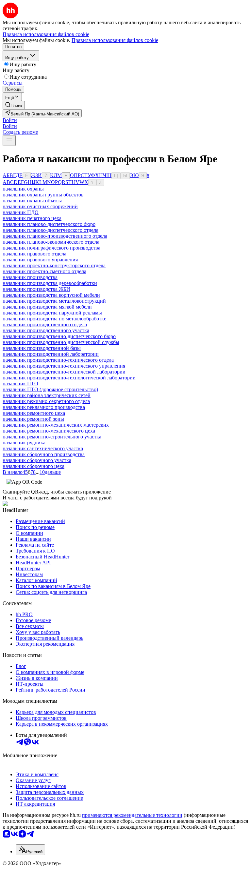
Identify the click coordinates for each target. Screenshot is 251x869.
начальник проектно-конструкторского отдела (54, 265)
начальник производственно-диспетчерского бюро (59, 336)
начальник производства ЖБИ (36, 289)
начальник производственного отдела (45, 324)
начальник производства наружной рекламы (52, 312)
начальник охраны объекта (32, 200)
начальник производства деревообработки (50, 283)
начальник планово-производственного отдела (55, 236)
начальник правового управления (40, 259)
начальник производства (30, 277)
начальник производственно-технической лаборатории (64, 371)
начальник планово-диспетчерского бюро (49, 224)
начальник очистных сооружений (40, 206)
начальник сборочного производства (44, 454)
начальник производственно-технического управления (64, 366)
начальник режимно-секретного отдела (46, 401)
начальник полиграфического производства (51, 248)
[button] (10, 120)
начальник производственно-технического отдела (58, 360)
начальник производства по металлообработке (54, 318)
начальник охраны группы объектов (43, 194)
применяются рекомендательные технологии (132, 815)
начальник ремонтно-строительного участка (52, 436)
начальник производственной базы (42, 348)
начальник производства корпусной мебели (51, 295)
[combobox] (30, 849)
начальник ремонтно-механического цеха (49, 431)
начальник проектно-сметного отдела (44, 271)
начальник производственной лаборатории (51, 354)
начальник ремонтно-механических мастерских (56, 425)
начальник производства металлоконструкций (54, 301)
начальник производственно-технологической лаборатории (69, 377)
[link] (14, 105)
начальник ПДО (21, 212)
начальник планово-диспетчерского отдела (50, 230)
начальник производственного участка (46, 330)
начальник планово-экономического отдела (51, 242)
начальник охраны (23, 189)
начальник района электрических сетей (47, 395)
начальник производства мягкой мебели (47, 307)
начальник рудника (24, 442)
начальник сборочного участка (37, 460)
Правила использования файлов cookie (115, 40)
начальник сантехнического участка (43, 448)
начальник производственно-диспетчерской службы (61, 342)
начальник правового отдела (34, 253)
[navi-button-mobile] (9, 140)
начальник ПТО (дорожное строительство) (50, 389)
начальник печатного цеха (32, 218)
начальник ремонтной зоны (33, 419)
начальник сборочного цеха (33, 466)
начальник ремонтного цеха (34, 413)
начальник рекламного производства (44, 407)
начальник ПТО (20, 383)
